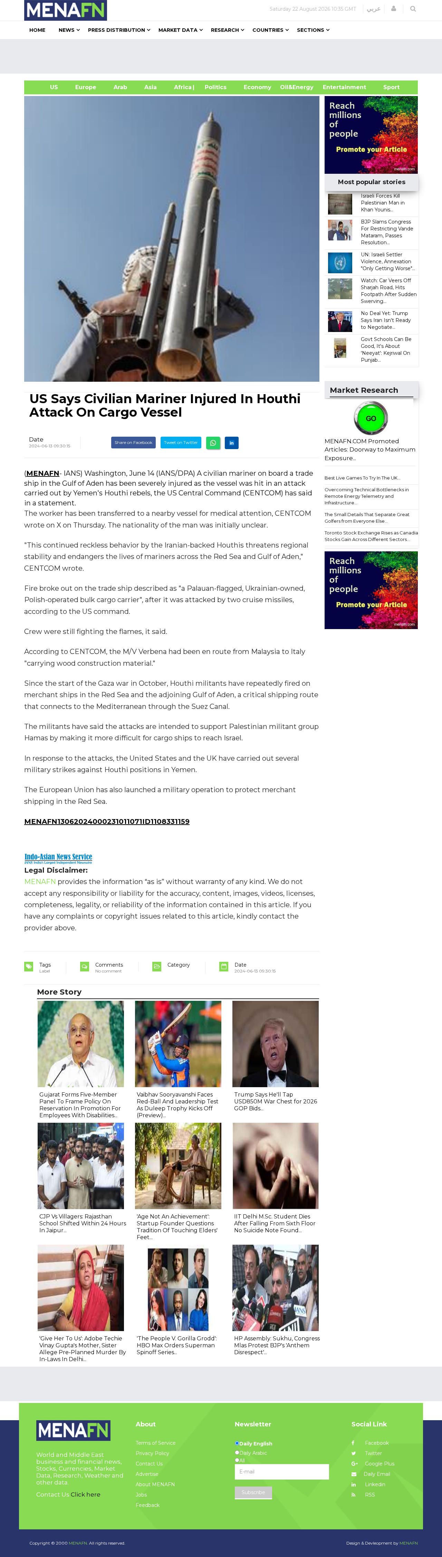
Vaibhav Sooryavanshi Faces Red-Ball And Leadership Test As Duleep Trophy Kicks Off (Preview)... (178, 1105)
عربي (374, 8)
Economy (257, 87)
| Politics (214, 87)
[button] (393, 8)
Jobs (141, 1495)
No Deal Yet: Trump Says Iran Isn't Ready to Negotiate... (386, 320)
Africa (182, 87)
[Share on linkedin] (232, 443)
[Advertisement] (223, 56)
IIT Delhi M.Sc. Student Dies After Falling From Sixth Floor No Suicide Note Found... (275, 1223)
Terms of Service (156, 1443)
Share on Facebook (133, 442)
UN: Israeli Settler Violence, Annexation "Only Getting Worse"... (388, 261)
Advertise (147, 1474)
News (67, 30)
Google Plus (379, 1464)
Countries (268, 30)
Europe (86, 87)
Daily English (255, 1444)
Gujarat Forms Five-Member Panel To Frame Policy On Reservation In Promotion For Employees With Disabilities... (80, 1105)
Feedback (148, 1505)
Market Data (178, 30)
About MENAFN (155, 1484)
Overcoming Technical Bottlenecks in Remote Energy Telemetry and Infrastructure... (367, 496)
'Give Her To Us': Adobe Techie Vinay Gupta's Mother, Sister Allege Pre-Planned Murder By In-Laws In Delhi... (82, 1349)
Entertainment (334, 87)
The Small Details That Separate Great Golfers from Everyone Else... (367, 518)
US (45, 87)
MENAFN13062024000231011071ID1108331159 (107, 821)
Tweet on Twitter (181, 442)
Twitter (373, 1453)
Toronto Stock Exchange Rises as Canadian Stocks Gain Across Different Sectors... (373, 536)
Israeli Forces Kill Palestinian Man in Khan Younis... (383, 203)
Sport (387, 87)
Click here (85, 1494)
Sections (310, 30)
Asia (150, 87)
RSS (369, 1495)
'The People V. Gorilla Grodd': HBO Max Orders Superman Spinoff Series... (177, 1345)
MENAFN (42, 473)
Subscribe (253, 1492)
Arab (120, 87)
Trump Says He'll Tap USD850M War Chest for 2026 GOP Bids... (275, 1101)
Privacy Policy (152, 1453)
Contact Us (149, 1464)
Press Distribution (116, 30)
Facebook (376, 1443)
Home (37, 30)
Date (36, 439)
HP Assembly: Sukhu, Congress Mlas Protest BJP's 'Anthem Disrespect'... (277, 1345)
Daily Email (377, 1474)
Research (225, 30)
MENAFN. (78, 1543)
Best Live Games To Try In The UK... (363, 478)
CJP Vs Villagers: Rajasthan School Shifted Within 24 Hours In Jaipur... (82, 1223)
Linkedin (374, 1484)
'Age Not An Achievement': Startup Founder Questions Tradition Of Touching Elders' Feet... (177, 1227)
